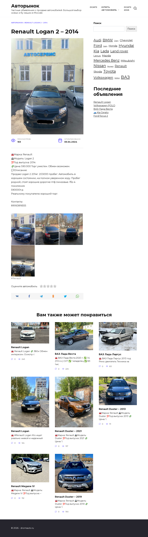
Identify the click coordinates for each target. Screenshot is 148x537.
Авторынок (25, 6)
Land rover (119, 51)
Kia (96, 51)
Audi (97, 40)
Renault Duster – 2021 (68, 431)
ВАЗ (125, 77)
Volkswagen (103, 77)
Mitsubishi (128, 60)
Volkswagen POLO (104, 105)
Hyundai (126, 45)
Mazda (106, 55)
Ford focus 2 (101, 116)
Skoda (98, 71)
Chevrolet (126, 40)
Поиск (97, 23)
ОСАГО (93, 7)
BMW (108, 40)
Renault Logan (102, 102)
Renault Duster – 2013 (112, 409)
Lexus (97, 55)
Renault (17, 278)
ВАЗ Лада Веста (103, 109)
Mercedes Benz (107, 60)
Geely (105, 46)
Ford (98, 45)
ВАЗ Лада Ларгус (110, 354)
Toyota (109, 71)
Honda (113, 45)
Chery (116, 41)
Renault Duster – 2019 (68, 496)
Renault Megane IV (23, 486)
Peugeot (110, 66)
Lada (104, 51)
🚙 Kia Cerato (101, 112)
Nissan (100, 65)
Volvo (117, 78)
